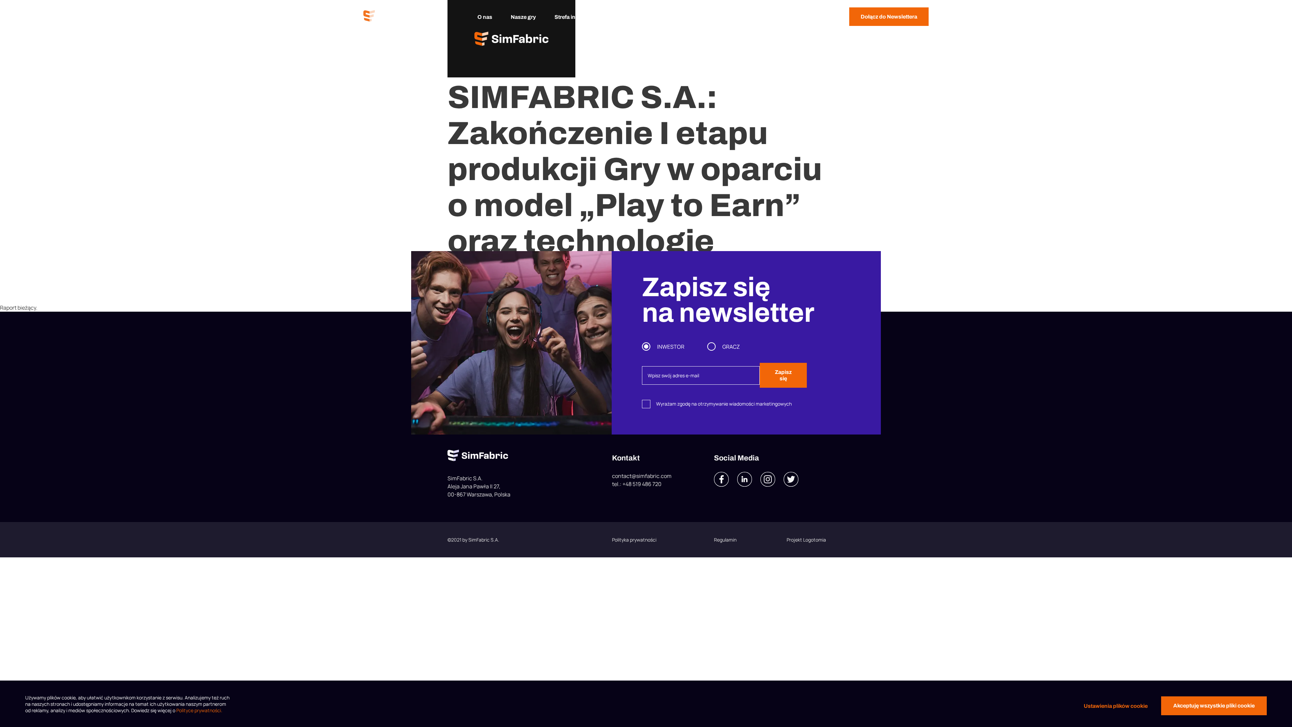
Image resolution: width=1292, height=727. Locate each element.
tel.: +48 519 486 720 (636, 484)
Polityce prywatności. (199, 710)
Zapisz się (783, 375)
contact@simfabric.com (642, 476)
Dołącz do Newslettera (889, 17)
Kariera (669, 17)
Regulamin (725, 539)
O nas (484, 17)
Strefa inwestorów (577, 17)
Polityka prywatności (634, 539)
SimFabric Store (774, 17)
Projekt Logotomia (806, 539)
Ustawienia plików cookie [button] (1116, 706)
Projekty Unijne (716, 17)
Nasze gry (523, 17)
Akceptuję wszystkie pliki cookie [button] (1214, 705)
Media (634, 17)
